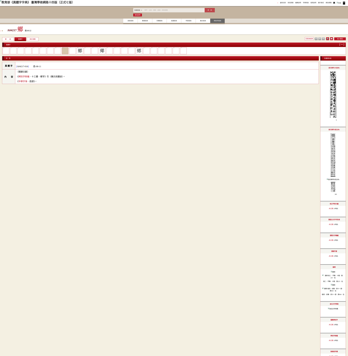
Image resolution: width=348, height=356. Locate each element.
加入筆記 (340, 39)
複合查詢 (203, 21)
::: (277, 2)
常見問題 (290, 2)
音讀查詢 (174, 21)
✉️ (331, 38)
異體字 (20, 39)
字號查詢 (188, 21)
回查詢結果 (309, 38)
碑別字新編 (23, 76)
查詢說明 (137, 15)
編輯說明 (298, 2)
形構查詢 (159, 21)
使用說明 (313, 2)
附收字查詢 (217, 21)
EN (344, 2)
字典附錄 (306, 2)
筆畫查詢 (145, 21)
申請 (336, 208)
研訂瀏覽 (33, 39)
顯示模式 (321, 2)
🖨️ (328, 38)
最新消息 (283, 2)
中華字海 (22, 81)
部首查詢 (130, 21)
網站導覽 (329, 2)
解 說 (8, 39)
